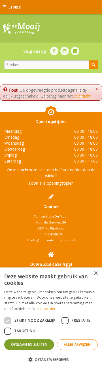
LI (75, 51)
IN (64, 51)
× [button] (96, 273)
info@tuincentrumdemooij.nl (52, 240)
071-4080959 (53, 234)
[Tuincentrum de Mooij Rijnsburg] (21, 28)
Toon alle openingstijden (51, 183)
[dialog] (51, 318)
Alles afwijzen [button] (77, 344)
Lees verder (46, 308)
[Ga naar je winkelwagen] (95, 7)
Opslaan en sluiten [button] (29, 344)
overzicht (82, 96)
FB (54, 51)
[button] (51, 359)
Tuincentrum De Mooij (51, 216)
